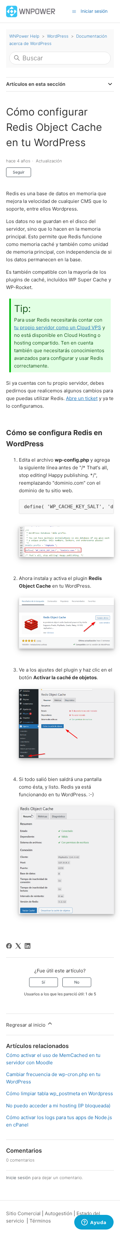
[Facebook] (9, 946)
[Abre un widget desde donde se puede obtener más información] (94, 1223)
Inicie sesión (18, 1177)
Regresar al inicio (26, 1025)
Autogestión (58, 1213)
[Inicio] (31, 11)
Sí (43, 982)
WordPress (57, 36)
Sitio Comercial (23, 1213)
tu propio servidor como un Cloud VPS (57, 327)
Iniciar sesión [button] (94, 11)
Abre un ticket (82, 398)
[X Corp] (18, 946)
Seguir (18, 172)
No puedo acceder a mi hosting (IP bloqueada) (58, 1106)
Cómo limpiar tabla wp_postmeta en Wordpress (59, 1093)
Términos (40, 1221)
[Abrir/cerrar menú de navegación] (74, 11)
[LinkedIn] (27, 946)
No (76, 982)
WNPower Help (24, 36)
